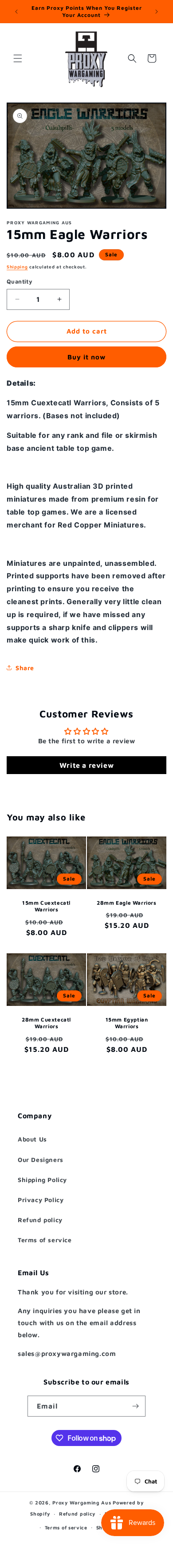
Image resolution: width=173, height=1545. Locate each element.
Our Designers (40, 1159)
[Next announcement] (156, 11)
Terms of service (45, 1240)
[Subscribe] (135, 1406)
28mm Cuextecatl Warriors (46, 1023)
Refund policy (40, 1220)
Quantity (19, 281)
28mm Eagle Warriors (126, 902)
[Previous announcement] (16, 11)
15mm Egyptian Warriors (127, 1023)
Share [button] (25, 668)
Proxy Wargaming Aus (81, 1502)
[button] (18, 58)
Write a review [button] (86, 765)
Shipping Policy (42, 1179)
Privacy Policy (40, 1199)
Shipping (17, 266)
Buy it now (86, 357)
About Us (32, 1139)
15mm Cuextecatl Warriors (46, 906)
